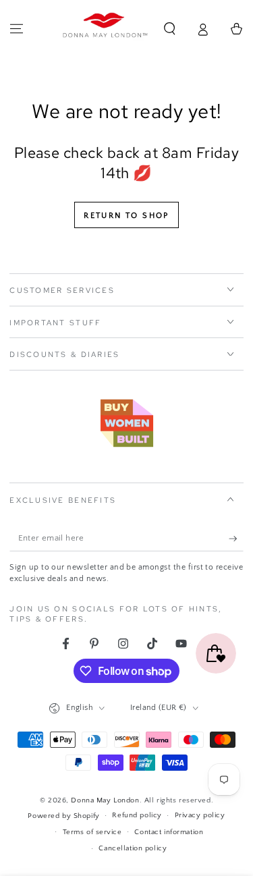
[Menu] (16, 29)
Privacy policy (200, 815)
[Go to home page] (105, 29)
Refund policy (136, 815)
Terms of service (92, 831)
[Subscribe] (236, 538)
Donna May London (105, 800)
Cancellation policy (133, 848)
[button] (169, 29)
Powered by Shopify (63, 815)
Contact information (168, 831)
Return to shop (126, 215)
